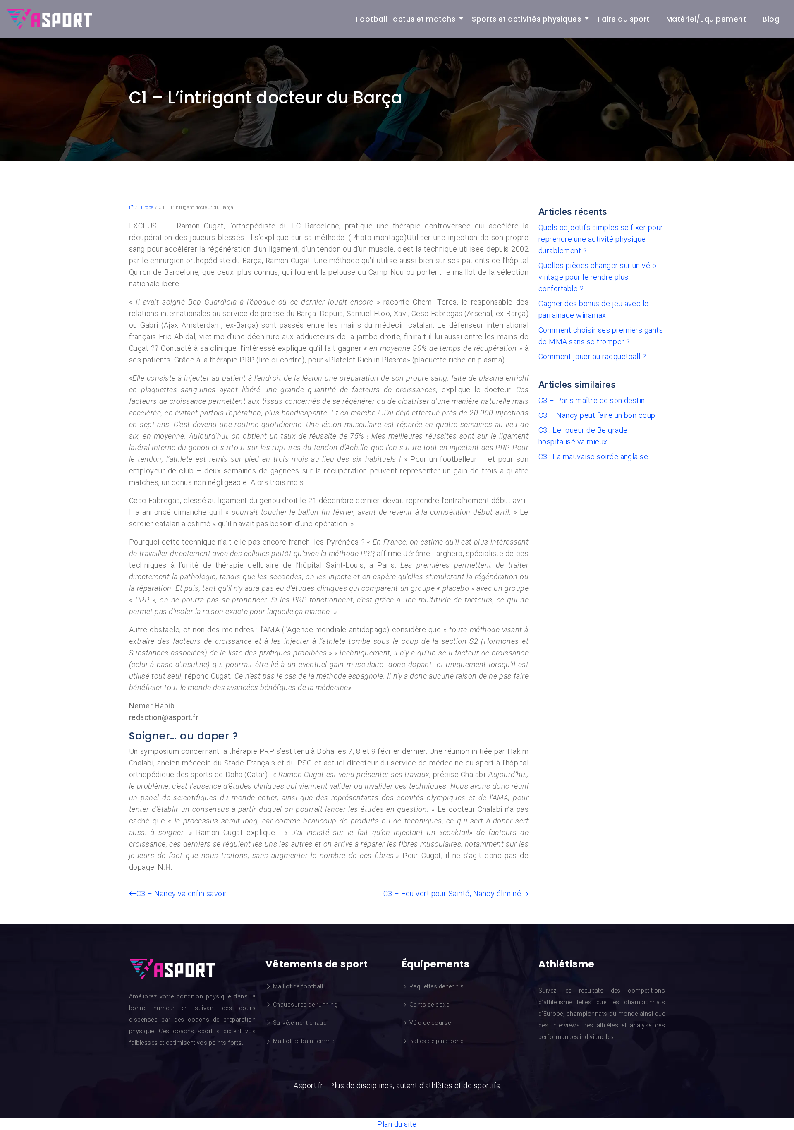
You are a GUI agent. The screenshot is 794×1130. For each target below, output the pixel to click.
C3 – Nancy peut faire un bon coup (596, 415)
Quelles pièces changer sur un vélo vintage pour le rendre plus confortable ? (597, 277)
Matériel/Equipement (706, 19)
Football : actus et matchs (405, 19)
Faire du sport (624, 19)
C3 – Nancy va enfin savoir (181, 893)
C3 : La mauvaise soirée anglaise (593, 456)
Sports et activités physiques (526, 19)
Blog (771, 19)
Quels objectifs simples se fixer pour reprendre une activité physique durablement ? (600, 239)
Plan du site (397, 1124)
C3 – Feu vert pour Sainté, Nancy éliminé (452, 893)
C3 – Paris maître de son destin (591, 400)
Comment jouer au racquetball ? (592, 356)
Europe (146, 207)
